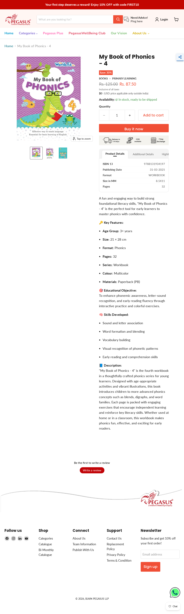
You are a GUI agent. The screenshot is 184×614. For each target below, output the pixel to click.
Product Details (115, 153)
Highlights (168, 154)
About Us (139, 33)
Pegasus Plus (53, 33)
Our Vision (119, 33)
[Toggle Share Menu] (180, 57)
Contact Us (114, 538)
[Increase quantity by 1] (130, 115)
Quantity (104, 106)
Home (8, 33)
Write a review (92, 470)
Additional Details (143, 154)
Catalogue (45, 544)
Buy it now (133, 129)
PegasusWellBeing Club (87, 33)
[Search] (118, 19)
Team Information (84, 544)
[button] (36, 153)
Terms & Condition (119, 560)
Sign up (150, 566)
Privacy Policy (116, 555)
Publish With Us (83, 550)
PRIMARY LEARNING (124, 78)
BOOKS (103, 78)
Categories (27, 33)
